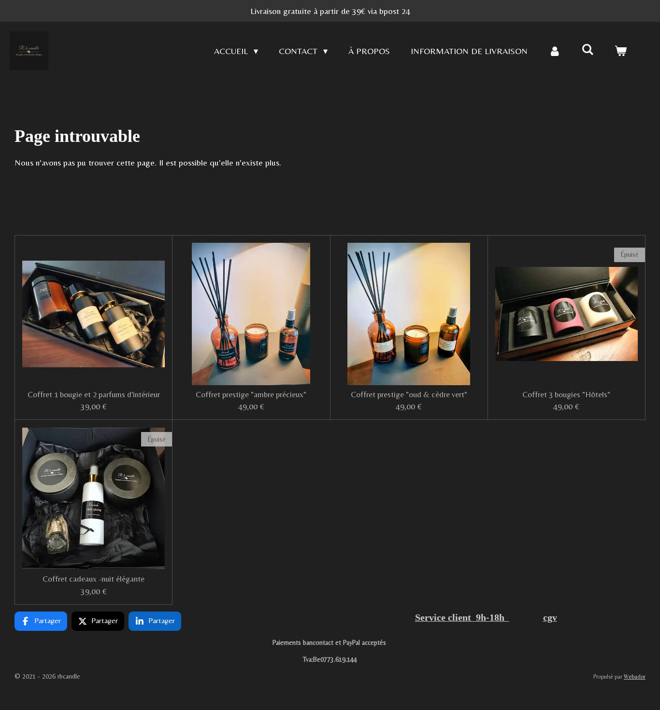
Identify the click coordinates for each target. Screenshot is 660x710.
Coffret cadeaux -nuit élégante (93, 579)
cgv (550, 617)
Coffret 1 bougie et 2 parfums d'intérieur (94, 394)
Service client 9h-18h (462, 617)
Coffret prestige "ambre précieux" (251, 394)
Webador (635, 676)
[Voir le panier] (620, 51)
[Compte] (554, 51)
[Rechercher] (588, 49)
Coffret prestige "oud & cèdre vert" (409, 394)
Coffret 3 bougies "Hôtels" (566, 394)
